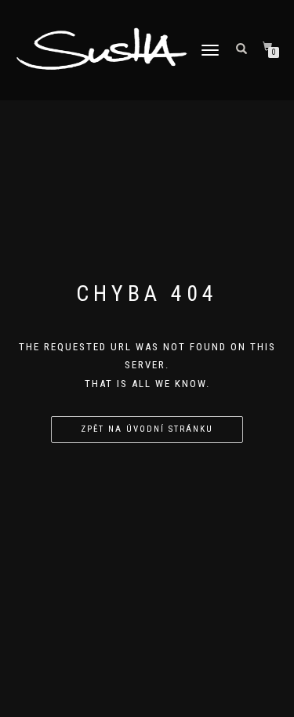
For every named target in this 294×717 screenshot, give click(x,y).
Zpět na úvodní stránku (147, 429)
